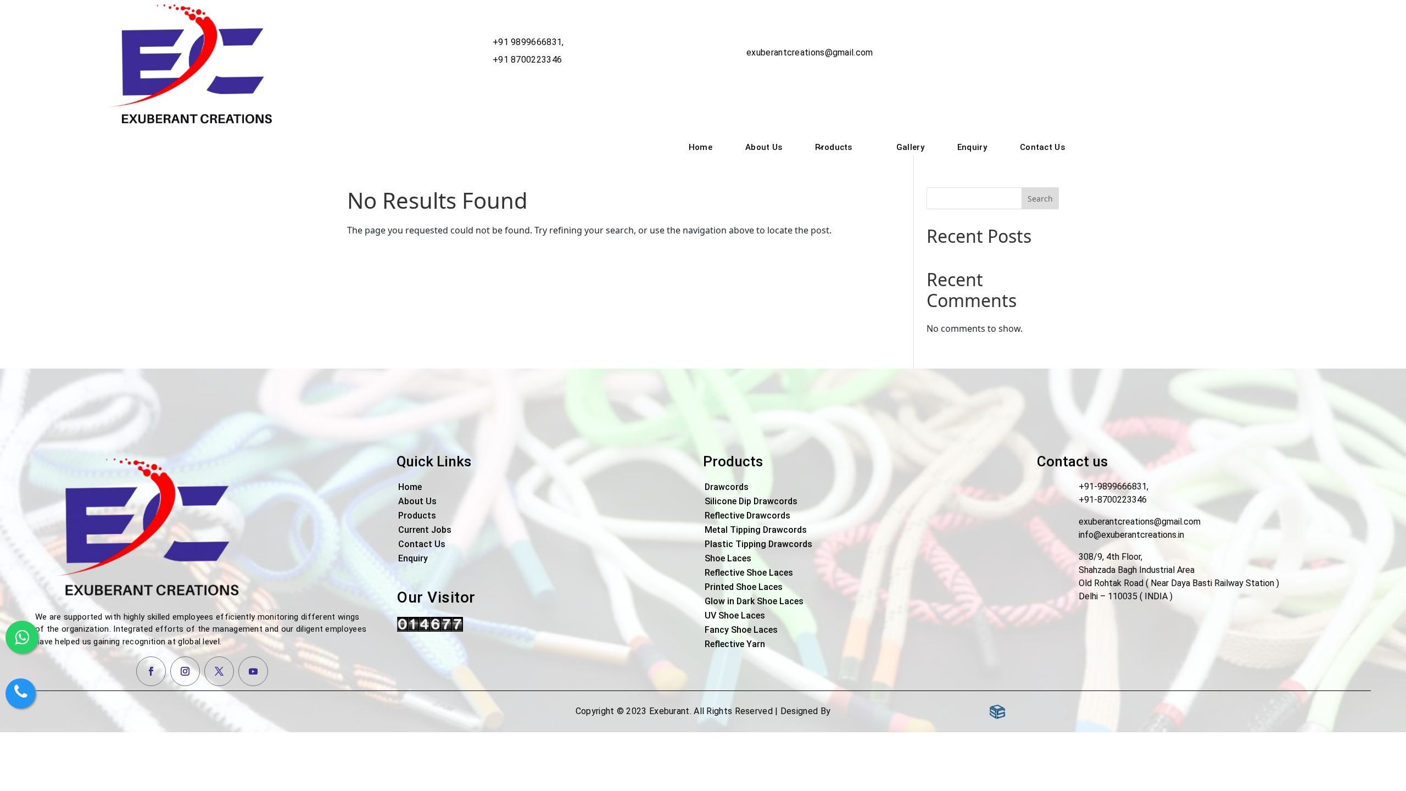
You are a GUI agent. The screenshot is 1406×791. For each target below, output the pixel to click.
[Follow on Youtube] (253, 671)
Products (833, 147)
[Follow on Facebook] (151, 671)
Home (700, 147)
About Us (763, 147)
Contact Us (1042, 147)
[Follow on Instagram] (185, 671)
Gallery (910, 147)
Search (1040, 198)
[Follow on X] (219, 671)
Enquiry (972, 147)
